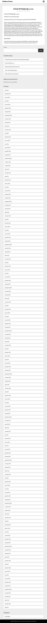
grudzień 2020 (8, 280)
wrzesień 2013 (8, 592)
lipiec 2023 (7, 169)
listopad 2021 (7, 241)
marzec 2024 (7, 140)
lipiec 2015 (7, 513)
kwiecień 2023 (8, 179)
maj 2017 (7, 434)
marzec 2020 (7, 312)
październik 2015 (8, 503)
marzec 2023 (7, 183)
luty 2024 (7, 144)
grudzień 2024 (8, 108)
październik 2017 (8, 417)
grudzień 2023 (8, 151)
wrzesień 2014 (8, 549)
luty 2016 (7, 488)
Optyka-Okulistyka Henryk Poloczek (12, 66)
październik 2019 (8, 330)
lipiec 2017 (7, 427)
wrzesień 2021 (8, 248)
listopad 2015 (7, 499)
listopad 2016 (7, 456)
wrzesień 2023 (8, 162)
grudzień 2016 (8, 452)
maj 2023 (7, 176)
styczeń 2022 (7, 233)
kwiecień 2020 (8, 309)
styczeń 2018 (7, 406)
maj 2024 (7, 133)
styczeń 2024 (7, 147)
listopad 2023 (7, 154)
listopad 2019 (7, 327)
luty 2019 (7, 359)
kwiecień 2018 (8, 395)
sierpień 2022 (7, 208)
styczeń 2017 (7, 449)
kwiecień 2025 (8, 93)
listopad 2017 (7, 413)
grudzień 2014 (8, 539)
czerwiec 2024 (8, 129)
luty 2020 (7, 316)
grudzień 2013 (8, 582)
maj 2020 (7, 305)
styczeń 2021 (7, 276)
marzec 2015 (7, 528)
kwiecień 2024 (8, 136)
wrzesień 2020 (8, 291)
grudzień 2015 (8, 496)
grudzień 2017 (8, 409)
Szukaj (5, 47)
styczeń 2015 (7, 535)
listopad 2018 (7, 370)
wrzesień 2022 (8, 205)
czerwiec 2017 (8, 431)
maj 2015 (7, 521)
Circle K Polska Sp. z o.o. (10, 63)
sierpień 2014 (7, 553)
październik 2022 (8, 201)
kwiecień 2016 (8, 481)
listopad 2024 (7, 111)
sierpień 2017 (7, 424)
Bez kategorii (7, 616)
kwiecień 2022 (8, 223)
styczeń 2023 (7, 190)
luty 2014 (7, 575)
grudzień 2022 (8, 194)
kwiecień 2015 (8, 524)
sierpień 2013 (7, 596)
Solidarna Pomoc (7, 1)
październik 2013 (8, 589)
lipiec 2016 (7, 470)
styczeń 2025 (7, 104)
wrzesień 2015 (8, 506)
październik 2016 (8, 460)
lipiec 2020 (7, 298)
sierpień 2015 (7, 510)
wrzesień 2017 (8, 420)
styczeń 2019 (7, 363)
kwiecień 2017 (8, 438)
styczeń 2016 (7, 492)
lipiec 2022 (7, 212)
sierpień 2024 (7, 122)
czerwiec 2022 (8, 215)
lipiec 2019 (7, 341)
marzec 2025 (7, 97)
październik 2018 (8, 373)
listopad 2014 (7, 542)
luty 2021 (7, 273)
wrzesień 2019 (8, 334)
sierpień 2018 (7, 381)
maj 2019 (7, 348)
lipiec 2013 (7, 600)
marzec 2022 (7, 226)
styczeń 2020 (7, 320)
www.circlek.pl (7, 38)
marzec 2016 (7, 485)
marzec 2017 (7, 442)
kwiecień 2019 (8, 352)
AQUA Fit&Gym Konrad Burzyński (11, 73)
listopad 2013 (7, 585)
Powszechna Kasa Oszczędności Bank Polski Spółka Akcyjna (17, 59)
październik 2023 (8, 158)
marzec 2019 (7, 356)
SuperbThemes (28, 621)
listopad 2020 (7, 284)
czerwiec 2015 (8, 517)
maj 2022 (7, 219)
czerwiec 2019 (8, 345)
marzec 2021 (7, 269)
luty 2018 (7, 402)
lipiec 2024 (7, 126)
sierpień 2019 (7, 338)
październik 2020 (8, 287)
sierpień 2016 (7, 467)
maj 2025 (7, 90)
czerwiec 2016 (8, 474)
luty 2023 (7, 187)
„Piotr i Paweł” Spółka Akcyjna (11, 70)
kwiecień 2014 (8, 567)
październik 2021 (8, 244)
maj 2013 (7, 607)
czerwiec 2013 (8, 603)
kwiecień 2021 (8, 266)
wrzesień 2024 (8, 118)
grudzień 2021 (8, 237)
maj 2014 (7, 564)
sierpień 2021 (7, 251)
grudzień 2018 (8, 366)
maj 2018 (7, 391)
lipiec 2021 (7, 255)
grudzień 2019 (8, 323)
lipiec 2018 (7, 384)
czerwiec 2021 (8, 259)
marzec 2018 (7, 399)
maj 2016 (7, 478)
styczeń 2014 (7, 578)
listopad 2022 (7, 197)
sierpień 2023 (7, 165)
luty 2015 (7, 531)
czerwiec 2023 (8, 172)
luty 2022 (7, 230)
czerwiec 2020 (8, 302)
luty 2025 (7, 100)
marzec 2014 (7, 571)
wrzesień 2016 (8, 463)
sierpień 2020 (7, 294)
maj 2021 (7, 262)
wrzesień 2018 (8, 377)
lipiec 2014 (7, 557)
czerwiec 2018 (8, 388)
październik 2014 (8, 546)
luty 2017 (7, 445)
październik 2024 (8, 115)
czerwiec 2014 (8, 560)
